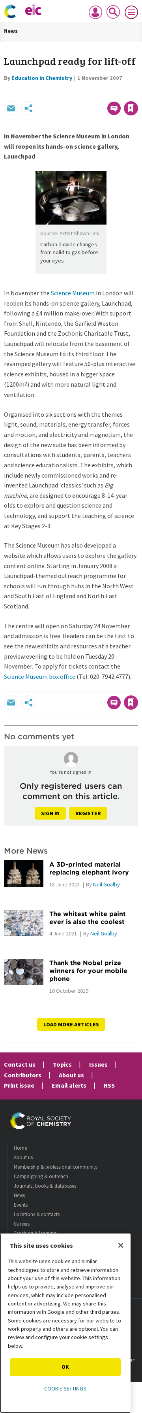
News (11, 30)
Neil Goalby (106, 884)
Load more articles (71, 1024)
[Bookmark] (131, 108)
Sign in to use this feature (100, 91)
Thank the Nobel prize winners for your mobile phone (88, 971)
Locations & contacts (37, 1214)
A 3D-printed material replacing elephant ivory (89, 868)
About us (71, 1075)
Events (21, 1204)
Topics (62, 1064)
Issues (98, 1064)
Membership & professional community (55, 1167)
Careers (22, 1223)
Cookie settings (65, 1388)
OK (65, 1366)
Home (20, 1148)
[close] (137, 91)
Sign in (50, 813)
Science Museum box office (39, 676)
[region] (65, 1323)
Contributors (22, 1075)
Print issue (19, 1085)
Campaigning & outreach (41, 1176)
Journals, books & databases (45, 1186)
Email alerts (69, 1085)
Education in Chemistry (41, 77)
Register (88, 813)
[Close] (120, 1245)
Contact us (20, 1064)
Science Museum (73, 293)
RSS (109, 1085)
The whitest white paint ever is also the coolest (87, 918)
